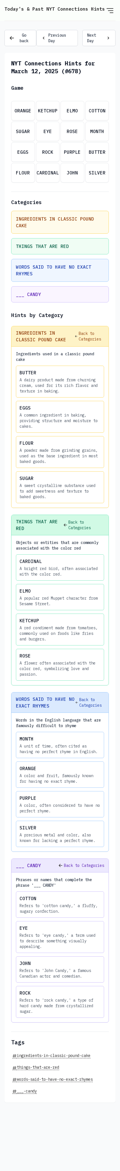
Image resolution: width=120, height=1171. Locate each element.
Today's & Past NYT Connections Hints (54, 9)
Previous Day (57, 38)
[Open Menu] (110, 10)
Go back (24, 38)
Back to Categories (90, 336)
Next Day (91, 38)
